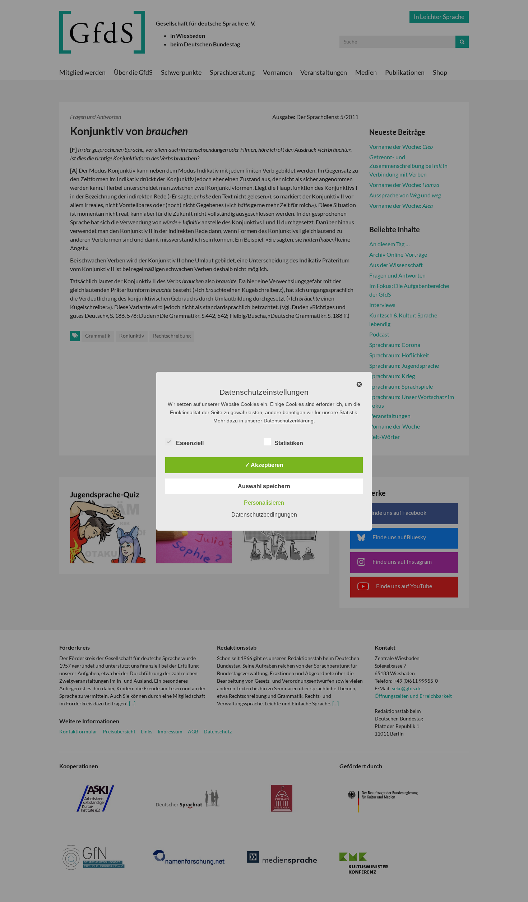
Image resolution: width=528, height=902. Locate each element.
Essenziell (190, 443)
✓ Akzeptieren (264, 465)
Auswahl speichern (264, 486)
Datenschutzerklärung (289, 420)
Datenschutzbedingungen (264, 515)
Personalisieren (264, 503)
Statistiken (288, 443)
